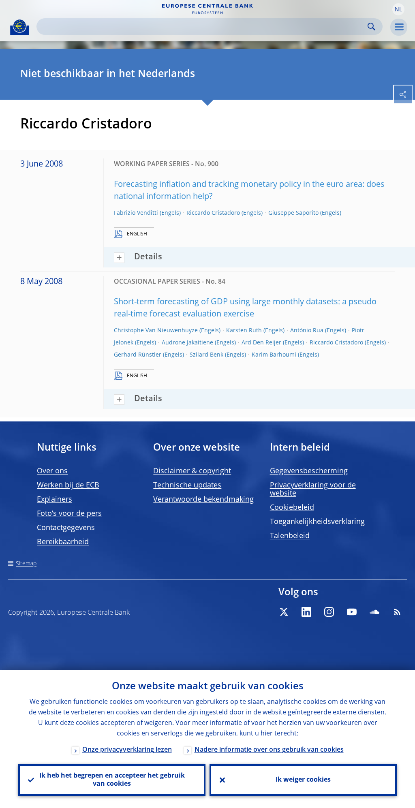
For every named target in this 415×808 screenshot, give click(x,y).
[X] (283, 612)
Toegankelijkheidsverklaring (317, 522)
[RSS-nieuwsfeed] (397, 612)
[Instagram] (329, 612)
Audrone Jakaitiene (187, 343)
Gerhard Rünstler (137, 355)
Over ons (52, 471)
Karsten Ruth (244, 330)
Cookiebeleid (292, 507)
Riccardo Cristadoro (213, 213)
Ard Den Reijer (261, 343)
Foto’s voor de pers (69, 513)
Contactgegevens (66, 528)
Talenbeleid (290, 536)
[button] (398, 9)
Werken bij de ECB (68, 485)
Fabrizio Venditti (136, 213)
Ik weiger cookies (303, 780)
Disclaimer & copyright (192, 471)
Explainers (54, 499)
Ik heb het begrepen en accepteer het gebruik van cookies (112, 780)
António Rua (306, 330)
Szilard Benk (206, 355)
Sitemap (26, 563)
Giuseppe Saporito (293, 213)
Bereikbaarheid (63, 542)
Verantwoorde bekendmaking (203, 499)
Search (371, 26)
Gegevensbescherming (309, 471)
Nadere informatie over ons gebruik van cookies (269, 750)
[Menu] (398, 27)
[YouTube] (352, 612)
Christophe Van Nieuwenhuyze (156, 330)
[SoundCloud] (374, 612)
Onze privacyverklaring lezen (127, 750)
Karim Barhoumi (274, 355)
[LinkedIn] (306, 612)
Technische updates (187, 485)
